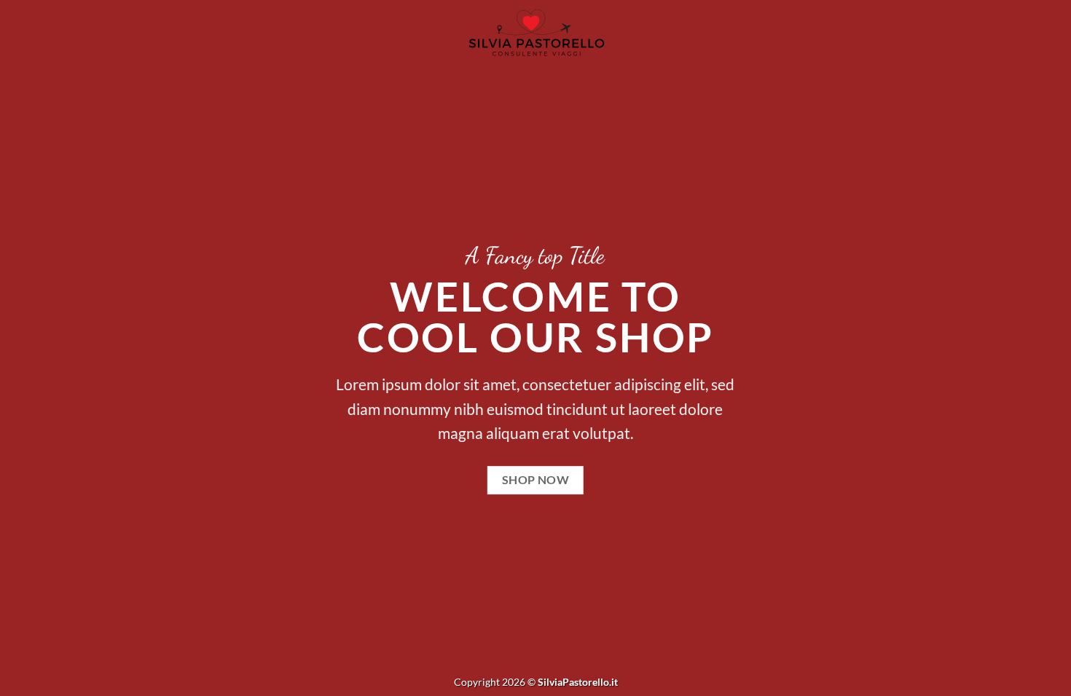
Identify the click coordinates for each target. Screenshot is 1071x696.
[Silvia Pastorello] (535, 33)
